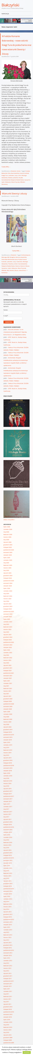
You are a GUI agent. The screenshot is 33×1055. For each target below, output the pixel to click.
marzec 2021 (7, 709)
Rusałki (21, 191)
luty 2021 (6, 711)
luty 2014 (6, 927)
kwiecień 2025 (7, 583)
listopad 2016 (7, 842)
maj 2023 (6, 642)
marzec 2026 (7, 555)
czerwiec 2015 (7, 886)
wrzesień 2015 (7, 878)
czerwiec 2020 (7, 732)
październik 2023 (8, 629)
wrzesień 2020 (7, 724)
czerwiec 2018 (7, 793)
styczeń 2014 (7, 929)
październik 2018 (8, 783)
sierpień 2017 (7, 819)
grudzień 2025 (7, 562)
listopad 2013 (7, 934)
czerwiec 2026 (7, 547)
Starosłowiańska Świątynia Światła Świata (13, 193)
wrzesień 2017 (7, 816)
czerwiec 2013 (7, 947)
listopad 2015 (7, 873)
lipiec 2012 (6, 975)
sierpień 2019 (7, 757)
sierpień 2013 (7, 942)
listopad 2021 (7, 688)
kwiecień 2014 (7, 922)
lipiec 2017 (6, 821)
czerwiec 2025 (7, 578)
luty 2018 (6, 803)
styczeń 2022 (7, 683)
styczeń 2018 (7, 806)
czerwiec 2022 (7, 670)
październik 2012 (8, 968)
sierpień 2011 (7, 1004)
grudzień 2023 (7, 624)
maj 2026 (6, 549)
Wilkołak (22, 195)
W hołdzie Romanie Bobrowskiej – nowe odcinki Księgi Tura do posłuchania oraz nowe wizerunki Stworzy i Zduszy (16, 51)
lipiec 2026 (6, 544)
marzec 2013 (7, 955)
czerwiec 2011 (7, 1009)
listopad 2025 (7, 565)
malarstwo (19, 279)
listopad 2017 (7, 811)
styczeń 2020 (7, 744)
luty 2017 (6, 834)
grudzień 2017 (7, 809)
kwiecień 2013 (7, 952)
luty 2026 (6, 557)
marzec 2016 (7, 863)
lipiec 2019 (6, 760)
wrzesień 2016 (7, 847)
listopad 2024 (7, 596)
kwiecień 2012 (7, 983)
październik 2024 (8, 598)
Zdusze (16, 288)
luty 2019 (6, 773)
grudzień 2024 (7, 593)
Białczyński (10, 5)
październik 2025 (8, 567)
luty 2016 (6, 865)
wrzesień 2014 (7, 909)
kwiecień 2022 (7, 675)
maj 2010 (6, 1042)
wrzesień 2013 (7, 940)
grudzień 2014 (7, 901)
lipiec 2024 (6, 606)
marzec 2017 (7, 832)
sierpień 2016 (7, 850)
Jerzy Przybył (18, 277)
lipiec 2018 (6, 791)
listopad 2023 (7, 626)
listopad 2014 (7, 904)
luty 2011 (6, 1019)
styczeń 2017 (7, 837)
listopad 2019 (7, 750)
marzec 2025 (7, 585)
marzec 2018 (7, 801)
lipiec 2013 (6, 945)
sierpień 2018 (7, 788)
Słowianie (13, 184)
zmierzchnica (22, 288)
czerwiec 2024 (7, 608)
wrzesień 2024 (7, 601)
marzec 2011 (7, 1017)
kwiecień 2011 (7, 1014)
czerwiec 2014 (7, 916)
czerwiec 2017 (7, 824)
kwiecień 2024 (7, 614)
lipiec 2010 (6, 1037)
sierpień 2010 (7, 1034)
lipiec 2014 (6, 914)
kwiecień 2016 (7, 860)
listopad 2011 (7, 996)
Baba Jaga (4, 275)
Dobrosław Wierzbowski (8, 277)
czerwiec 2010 (7, 1040)
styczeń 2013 (7, 960)
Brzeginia (12, 275)
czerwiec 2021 (7, 701)
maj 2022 (6, 673)
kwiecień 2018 (7, 798)
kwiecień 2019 (7, 768)
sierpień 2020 (7, 726)
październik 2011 (8, 999)
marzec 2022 (7, 678)
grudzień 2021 (7, 685)
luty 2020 (6, 742)
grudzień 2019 (7, 747)
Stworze (17, 283)
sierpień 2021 (7, 696)
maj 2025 (6, 580)
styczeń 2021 (7, 714)
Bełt (8, 275)
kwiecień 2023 (7, 644)
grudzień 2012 (7, 963)
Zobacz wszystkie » (9, 537)
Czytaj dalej (6, 180)
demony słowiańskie (21, 275)
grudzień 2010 (7, 1024)
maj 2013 (6, 950)
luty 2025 (6, 588)
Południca (11, 281)
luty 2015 (6, 896)
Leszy (16, 188)
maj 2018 (6, 796)
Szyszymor (27, 193)
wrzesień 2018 (7, 786)
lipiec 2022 (6, 667)
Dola (9, 186)
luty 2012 (6, 988)
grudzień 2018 (7, 778)
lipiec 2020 (6, 729)
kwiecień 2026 (7, 552)
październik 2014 (8, 906)
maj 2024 (6, 611)
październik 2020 (8, 721)
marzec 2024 (7, 616)
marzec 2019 (7, 770)
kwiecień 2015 (7, 891)
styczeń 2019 (7, 775)
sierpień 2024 (7, 603)
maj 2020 (6, 734)
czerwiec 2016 (7, 855)
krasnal (22, 186)
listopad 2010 (7, 1027)
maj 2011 (6, 1011)
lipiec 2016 (6, 852)
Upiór (3, 195)
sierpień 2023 (7, 634)
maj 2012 (6, 981)
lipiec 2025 (6, 575)
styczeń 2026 (7, 560)
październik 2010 (8, 1029)
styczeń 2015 (7, 898)
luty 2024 (6, 619)
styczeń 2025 (7, 590)
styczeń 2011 (7, 1022)
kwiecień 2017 (7, 829)
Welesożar (8, 195)
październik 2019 (8, 752)
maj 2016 (6, 857)
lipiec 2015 (6, 883)
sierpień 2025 (7, 572)
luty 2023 (6, 649)
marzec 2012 (7, 986)
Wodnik (12, 288)
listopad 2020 (7, 719)
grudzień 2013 (7, 932)
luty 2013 (6, 957)
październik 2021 (8, 691)
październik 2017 (8, 814)
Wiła (8, 288)
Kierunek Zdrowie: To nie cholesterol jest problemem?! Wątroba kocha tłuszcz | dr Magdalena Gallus (15, 349)
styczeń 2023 (7, 652)
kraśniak (26, 186)
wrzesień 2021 (7, 693)
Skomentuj (5, 197)
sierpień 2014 (7, 911)
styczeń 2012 (7, 991)
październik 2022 (8, 660)
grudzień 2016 (7, 839)
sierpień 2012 (7, 973)
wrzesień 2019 (7, 755)
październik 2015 (8, 875)
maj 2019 (6, 765)
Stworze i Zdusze (24, 283)
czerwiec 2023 (7, 639)
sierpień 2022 (7, 665)
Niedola (10, 191)
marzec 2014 (7, 924)
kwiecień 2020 (7, 737)
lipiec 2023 (6, 637)
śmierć (16, 281)
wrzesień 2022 (7, 662)
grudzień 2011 (7, 993)
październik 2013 (8, 937)
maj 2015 (6, 888)
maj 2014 (6, 919)
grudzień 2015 (7, 870)
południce (15, 191)
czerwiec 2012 (7, 978)
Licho (19, 188)
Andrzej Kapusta (25, 272)
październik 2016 (8, 845)
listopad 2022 (7, 657)
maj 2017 (6, 827)
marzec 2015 (7, 893)
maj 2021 (6, 703)
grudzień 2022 (7, 655)
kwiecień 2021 (7, 706)
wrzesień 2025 (7, 570)
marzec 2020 (7, 739)
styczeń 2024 (7, 621)
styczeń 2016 (7, 868)
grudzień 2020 (7, 716)
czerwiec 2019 (7, 762)
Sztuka (18, 184)
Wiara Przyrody (15, 195)
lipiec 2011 (6, 1006)
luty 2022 (6, 680)
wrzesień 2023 (7, 632)
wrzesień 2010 (7, 1032)
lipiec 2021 (6, 698)
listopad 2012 (7, 965)
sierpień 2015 (7, 880)
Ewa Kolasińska (15, 186)
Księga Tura (5, 188)
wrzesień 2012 (7, 970)
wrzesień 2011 (7, 1001)
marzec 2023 (7, 647)
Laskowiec (11, 188)
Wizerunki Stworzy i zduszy (15, 208)
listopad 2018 (7, 780)
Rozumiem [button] (27, 1052)
